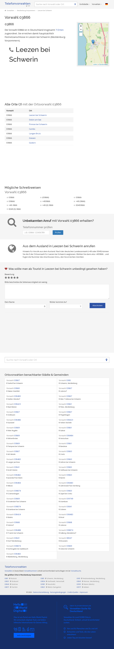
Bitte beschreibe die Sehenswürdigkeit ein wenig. (26, 282)
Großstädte (83, 4)
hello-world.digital (24, 635)
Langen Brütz (35, 133)
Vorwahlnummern (30, 571)
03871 (11, 587)
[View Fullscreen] (80, 34)
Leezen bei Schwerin (38, 115)
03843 (11, 584)
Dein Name (9, 302)
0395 (91, 578)
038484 (66, 435)
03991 (85, 584)
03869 (13, 427)
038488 (13, 530)
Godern (32, 142)
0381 (11, 578)
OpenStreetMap (103, 64)
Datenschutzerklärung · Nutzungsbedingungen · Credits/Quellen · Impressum (60, 592)
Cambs (32, 129)
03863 (65, 451)
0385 (65, 380)
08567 (65, 538)
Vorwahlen (96, 4)
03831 (11, 581)
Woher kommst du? (58, 302)
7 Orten (60, 29)
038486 (13, 420)
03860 (13, 388)
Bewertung (9, 274)
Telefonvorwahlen (17, 3)
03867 (13, 380)
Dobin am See (35, 119)
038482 (13, 475)
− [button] (81, 29)
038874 (13, 490)
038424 (13, 514)
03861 (65, 404)
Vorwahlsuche (76, 571)
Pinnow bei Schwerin (38, 124)
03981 (48, 584)
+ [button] (81, 26)
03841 (13, 467)
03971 (83, 587)
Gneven (32, 138)
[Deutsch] (106, 4)
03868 (13, 522)
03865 (65, 467)
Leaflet (95, 64)
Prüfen (58, 232)
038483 (13, 396)
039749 (66, 498)
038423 (13, 404)
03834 (52, 581)
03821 (51, 587)
